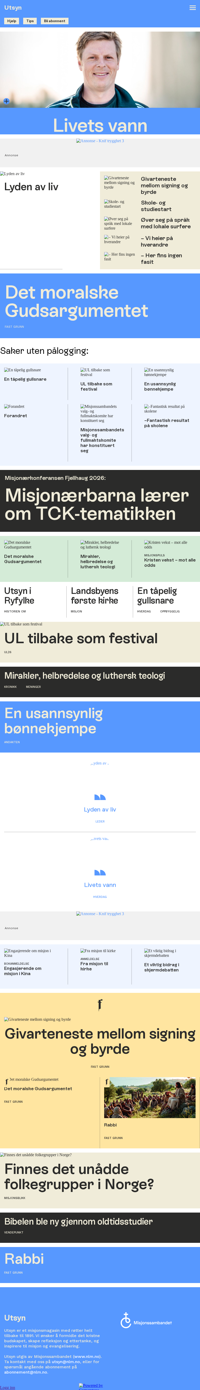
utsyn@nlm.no (66, 1361)
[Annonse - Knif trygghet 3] (100, 141)
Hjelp (11, 21)
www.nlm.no (86, 1356)
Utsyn (13, 7)
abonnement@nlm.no (25, 1372)
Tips (30, 21)
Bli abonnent (54, 21)
